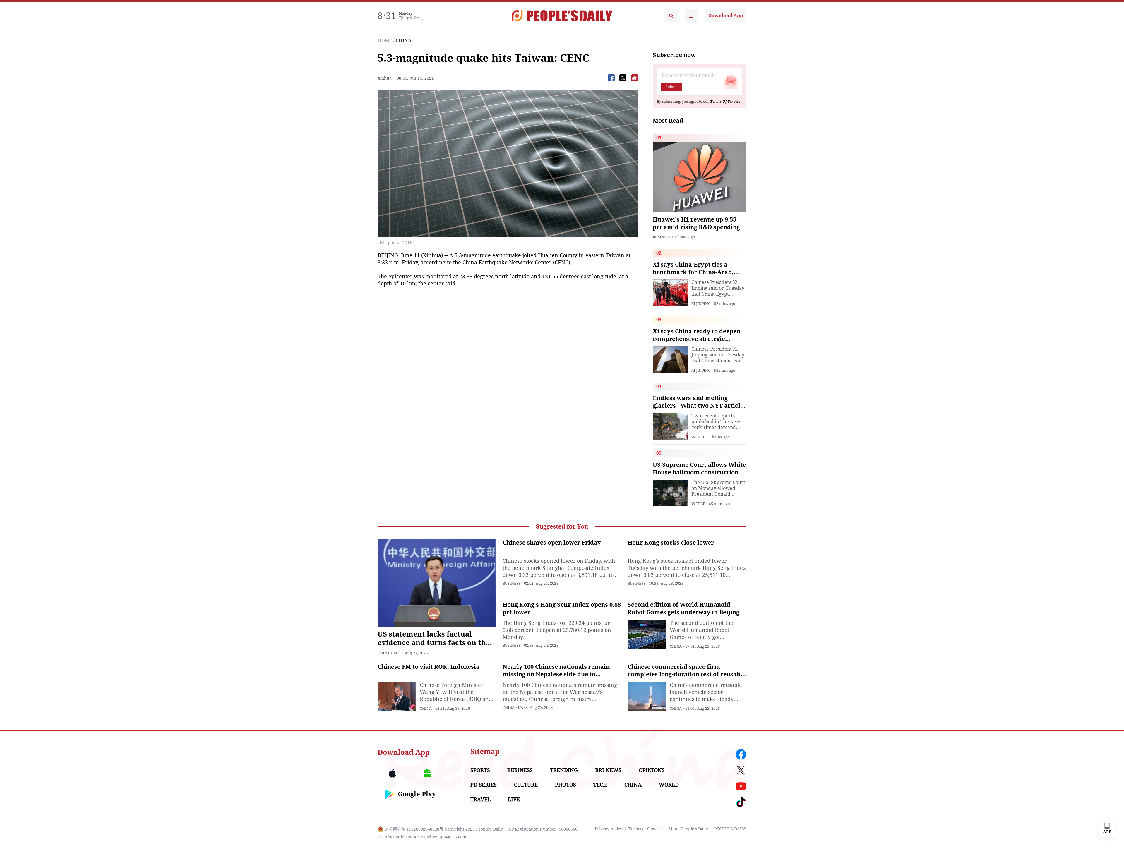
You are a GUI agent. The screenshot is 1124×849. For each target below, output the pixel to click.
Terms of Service (645, 828)
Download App (725, 15)
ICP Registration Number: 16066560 (542, 829)
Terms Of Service (725, 102)
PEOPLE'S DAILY (730, 828)
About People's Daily (688, 828)
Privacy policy (608, 828)
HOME (385, 40)
